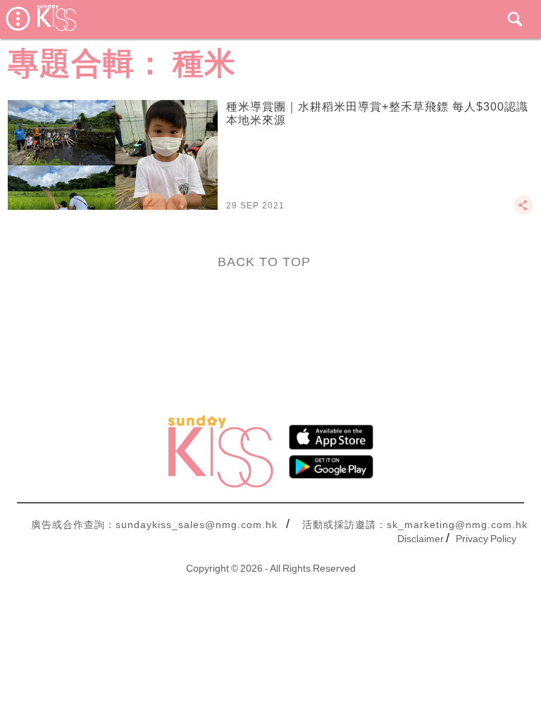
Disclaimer (420, 538)
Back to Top (264, 262)
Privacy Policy (486, 538)
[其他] (523, 211)
